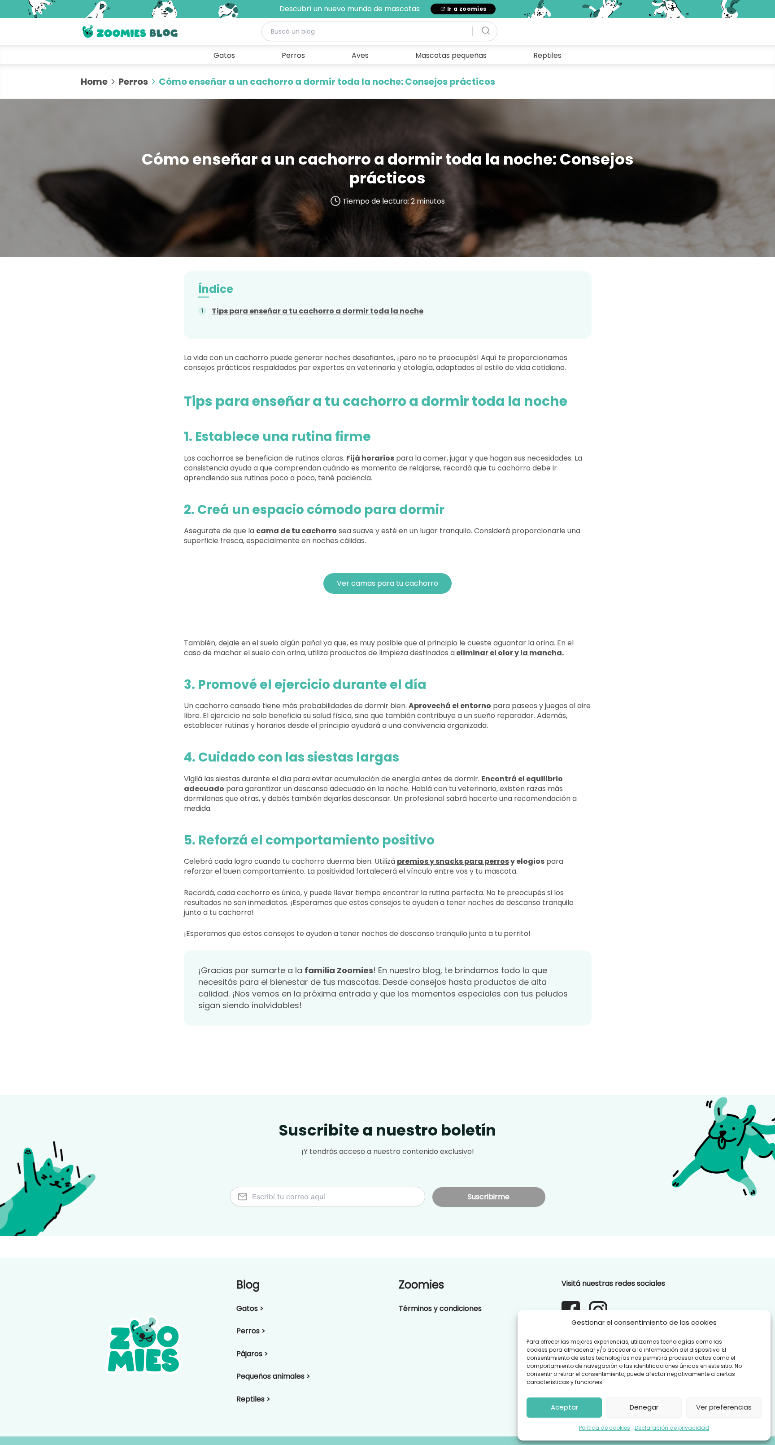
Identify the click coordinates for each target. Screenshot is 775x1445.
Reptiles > (253, 1399)
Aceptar (564, 1407)
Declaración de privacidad (672, 1428)
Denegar (644, 1407)
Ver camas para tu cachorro (387, 583)
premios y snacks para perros (453, 861)
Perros (293, 55)
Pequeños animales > (273, 1376)
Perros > (251, 1331)
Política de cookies (604, 1428)
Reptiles (547, 55)
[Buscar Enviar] (486, 31)
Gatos (224, 55)
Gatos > (250, 1308)
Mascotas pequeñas (451, 55)
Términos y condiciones (440, 1308)
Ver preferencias (724, 1407)
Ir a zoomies (467, 9)
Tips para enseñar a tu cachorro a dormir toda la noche (317, 311)
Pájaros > (252, 1354)
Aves (360, 55)
